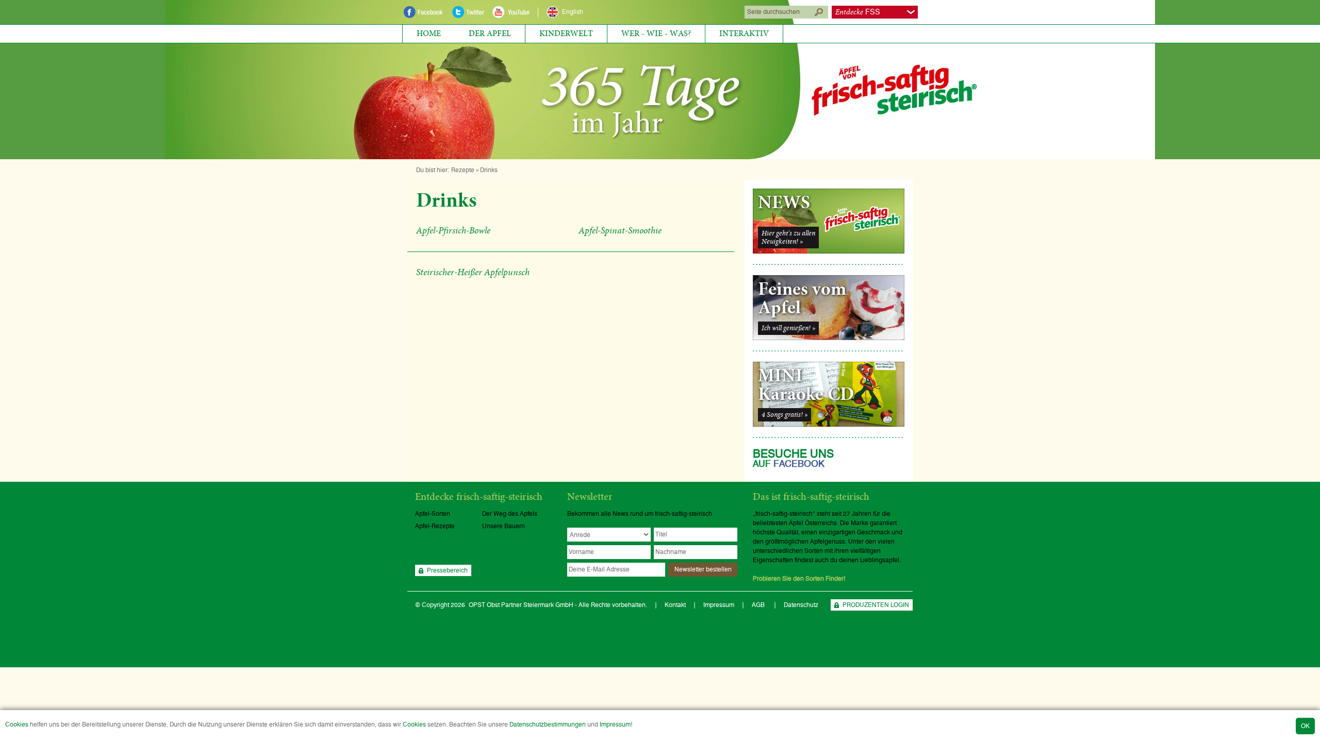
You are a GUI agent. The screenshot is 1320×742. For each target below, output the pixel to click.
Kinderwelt (566, 33)
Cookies (16, 724)
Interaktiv (744, 33)
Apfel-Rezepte (435, 526)
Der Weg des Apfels (509, 514)
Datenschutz (801, 605)
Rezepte (462, 170)
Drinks (489, 170)
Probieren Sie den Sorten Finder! (799, 579)
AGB (759, 605)
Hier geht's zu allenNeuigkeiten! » (788, 237)
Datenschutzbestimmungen (547, 724)
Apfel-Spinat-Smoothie (620, 231)
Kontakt (675, 605)
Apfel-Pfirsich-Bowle (453, 231)
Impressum (615, 724)
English (572, 12)
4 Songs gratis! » (784, 415)
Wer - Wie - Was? (656, 33)
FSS (857, 12)
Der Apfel (490, 33)
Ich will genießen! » (788, 328)
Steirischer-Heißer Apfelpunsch (473, 272)
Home (429, 33)
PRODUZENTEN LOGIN (876, 605)
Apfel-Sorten (432, 514)
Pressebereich (447, 570)
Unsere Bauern (503, 526)
